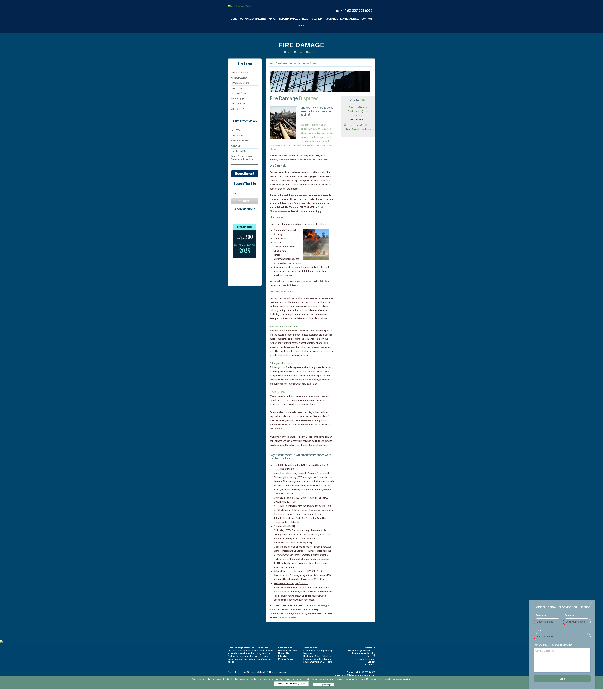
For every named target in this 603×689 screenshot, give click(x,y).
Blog (301, 25)
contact (366, 19)
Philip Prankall (238, 103)
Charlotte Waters (239, 72)
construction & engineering (249, 19)
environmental (349, 19)
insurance (331, 19)
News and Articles (240, 140)
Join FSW (235, 130)
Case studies (237, 135)
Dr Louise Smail (239, 93)
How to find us (238, 151)
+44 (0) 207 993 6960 (356, 11)
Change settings (324, 684)
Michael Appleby (239, 77)
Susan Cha (236, 88)
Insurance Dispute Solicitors (282, 292)
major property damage (284, 19)
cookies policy (403, 679)
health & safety (312, 19)
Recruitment (244, 174)
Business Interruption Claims (284, 326)
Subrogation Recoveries (282, 363)
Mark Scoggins (238, 98)
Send (562, 679)
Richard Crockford (240, 83)
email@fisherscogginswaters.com (358, 675)
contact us (298, 613)
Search (244, 201)
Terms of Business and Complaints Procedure (242, 158)
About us (235, 146)
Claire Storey (237, 109)
